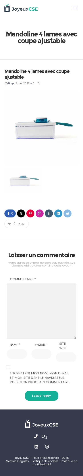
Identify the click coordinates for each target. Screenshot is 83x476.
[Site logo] (21, 7)
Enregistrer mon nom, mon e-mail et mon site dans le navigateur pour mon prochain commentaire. (40, 377)
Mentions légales (17, 461)
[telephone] (38, 436)
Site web (62, 345)
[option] (41, 128)
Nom (15, 345)
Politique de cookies (45, 461)
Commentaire (23, 279)
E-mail (41, 345)
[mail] (46, 437)
